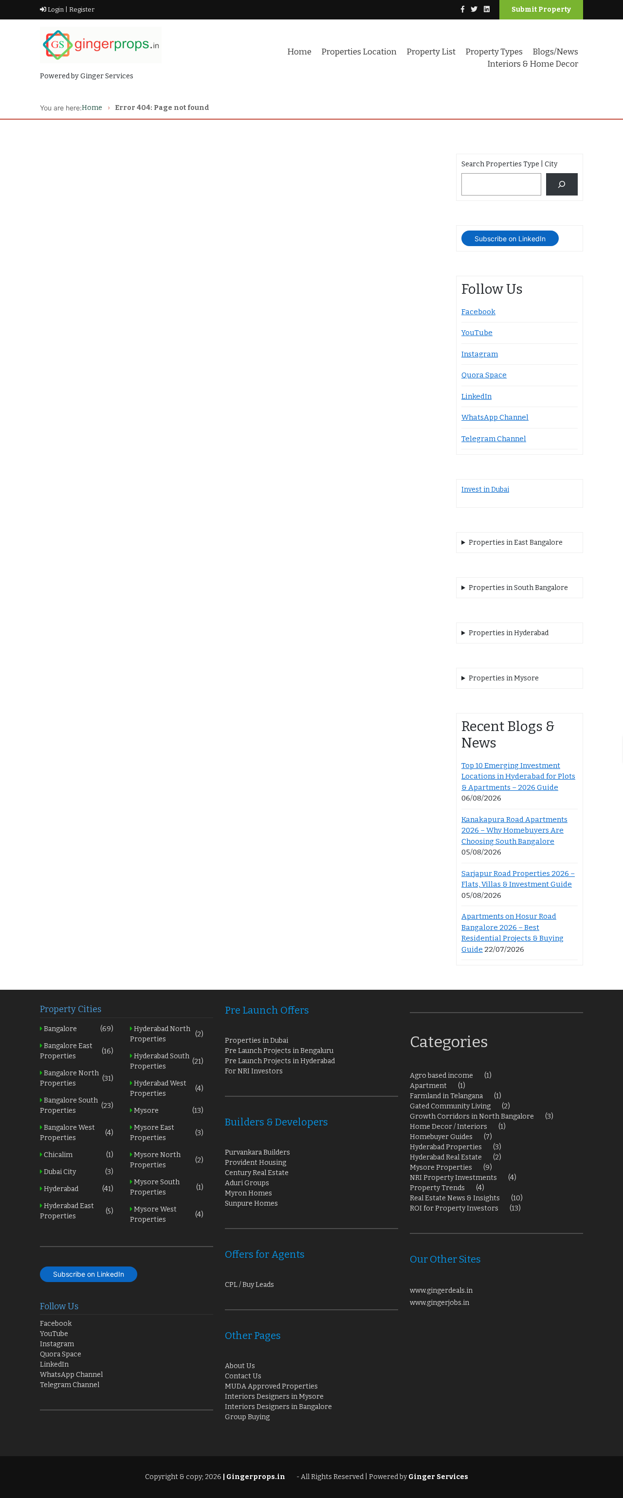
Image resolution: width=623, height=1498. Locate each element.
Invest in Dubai (485, 489)
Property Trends (437, 1188)
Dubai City (77, 1172)
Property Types (494, 52)
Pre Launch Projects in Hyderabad (280, 1061)
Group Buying (247, 1417)
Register (81, 9)
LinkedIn (476, 396)
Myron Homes (248, 1193)
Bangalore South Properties (76, 1105)
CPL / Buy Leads (249, 1285)
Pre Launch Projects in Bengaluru (279, 1051)
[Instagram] (486, 9)
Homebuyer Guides (441, 1137)
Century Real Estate (257, 1173)
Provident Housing (255, 1163)
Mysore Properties (441, 1167)
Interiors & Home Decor (532, 64)
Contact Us (243, 1376)
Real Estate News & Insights (455, 1198)
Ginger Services (438, 1477)
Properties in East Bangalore (516, 542)
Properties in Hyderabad (509, 633)
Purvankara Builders (257, 1152)
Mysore (167, 1110)
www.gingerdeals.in (441, 1290)
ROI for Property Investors (454, 1208)
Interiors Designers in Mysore (274, 1396)
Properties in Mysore (504, 678)
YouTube (477, 332)
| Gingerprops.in (253, 1477)
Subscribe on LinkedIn (510, 238)
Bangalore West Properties (76, 1133)
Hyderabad (77, 1189)
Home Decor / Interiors (448, 1127)
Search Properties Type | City (509, 164)
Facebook (478, 311)
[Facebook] (462, 9)
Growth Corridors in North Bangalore (472, 1116)
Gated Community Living (450, 1106)
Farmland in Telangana (446, 1096)
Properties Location (359, 52)
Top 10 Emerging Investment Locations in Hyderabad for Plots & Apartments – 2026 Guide (518, 776)
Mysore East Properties (166, 1133)
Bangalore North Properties (76, 1078)
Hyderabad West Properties (166, 1088)
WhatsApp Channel (495, 417)
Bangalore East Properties (76, 1051)
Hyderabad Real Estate (446, 1157)
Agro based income (441, 1075)
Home (299, 52)
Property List (431, 52)
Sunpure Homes (251, 1203)
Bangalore (77, 1029)
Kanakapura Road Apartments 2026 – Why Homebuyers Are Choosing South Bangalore (514, 830)
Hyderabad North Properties (166, 1034)
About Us (240, 1366)
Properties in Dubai (256, 1040)
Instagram (479, 354)
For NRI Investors (254, 1071)
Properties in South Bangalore (518, 588)
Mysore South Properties (166, 1187)
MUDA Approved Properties (271, 1386)
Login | (57, 9)
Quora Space (484, 375)
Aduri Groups (247, 1183)
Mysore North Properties (166, 1160)
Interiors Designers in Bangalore (278, 1407)
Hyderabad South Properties (166, 1061)
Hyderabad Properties (446, 1147)
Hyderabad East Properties (76, 1211)
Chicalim (77, 1155)
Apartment (428, 1086)
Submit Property (541, 9)
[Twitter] (474, 9)
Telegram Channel (493, 438)
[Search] (562, 184)
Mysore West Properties (166, 1214)
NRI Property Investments (453, 1178)
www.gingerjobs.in (439, 1303)
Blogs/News (555, 52)
